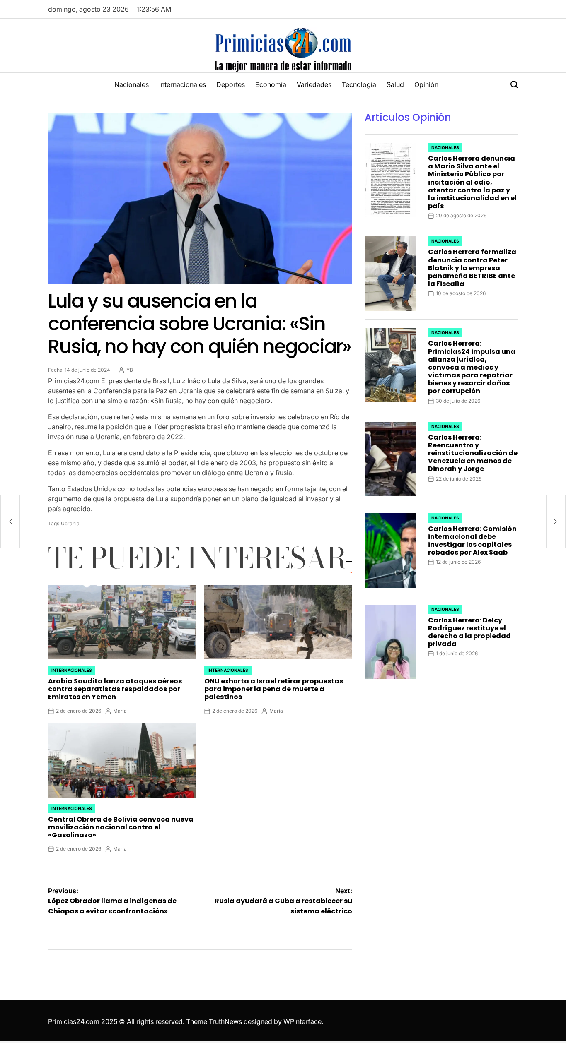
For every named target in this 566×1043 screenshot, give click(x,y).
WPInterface (302, 1021)
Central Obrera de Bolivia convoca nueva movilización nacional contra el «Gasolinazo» (121, 827)
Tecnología (359, 84)
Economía (270, 84)
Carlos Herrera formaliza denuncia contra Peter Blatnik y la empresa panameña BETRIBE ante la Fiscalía (472, 267)
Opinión (426, 84)
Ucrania (70, 523)
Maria (120, 711)
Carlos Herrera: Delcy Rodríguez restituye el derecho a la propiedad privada (469, 632)
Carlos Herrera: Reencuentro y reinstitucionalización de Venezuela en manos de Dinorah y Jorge (473, 453)
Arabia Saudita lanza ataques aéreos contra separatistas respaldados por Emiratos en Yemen (115, 689)
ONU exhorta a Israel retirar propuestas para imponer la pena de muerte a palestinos (273, 689)
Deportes (230, 84)
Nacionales (131, 84)
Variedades (314, 84)
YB (129, 370)
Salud (395, 84)
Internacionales (182, 84)
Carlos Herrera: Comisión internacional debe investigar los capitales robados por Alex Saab (472, 541)
